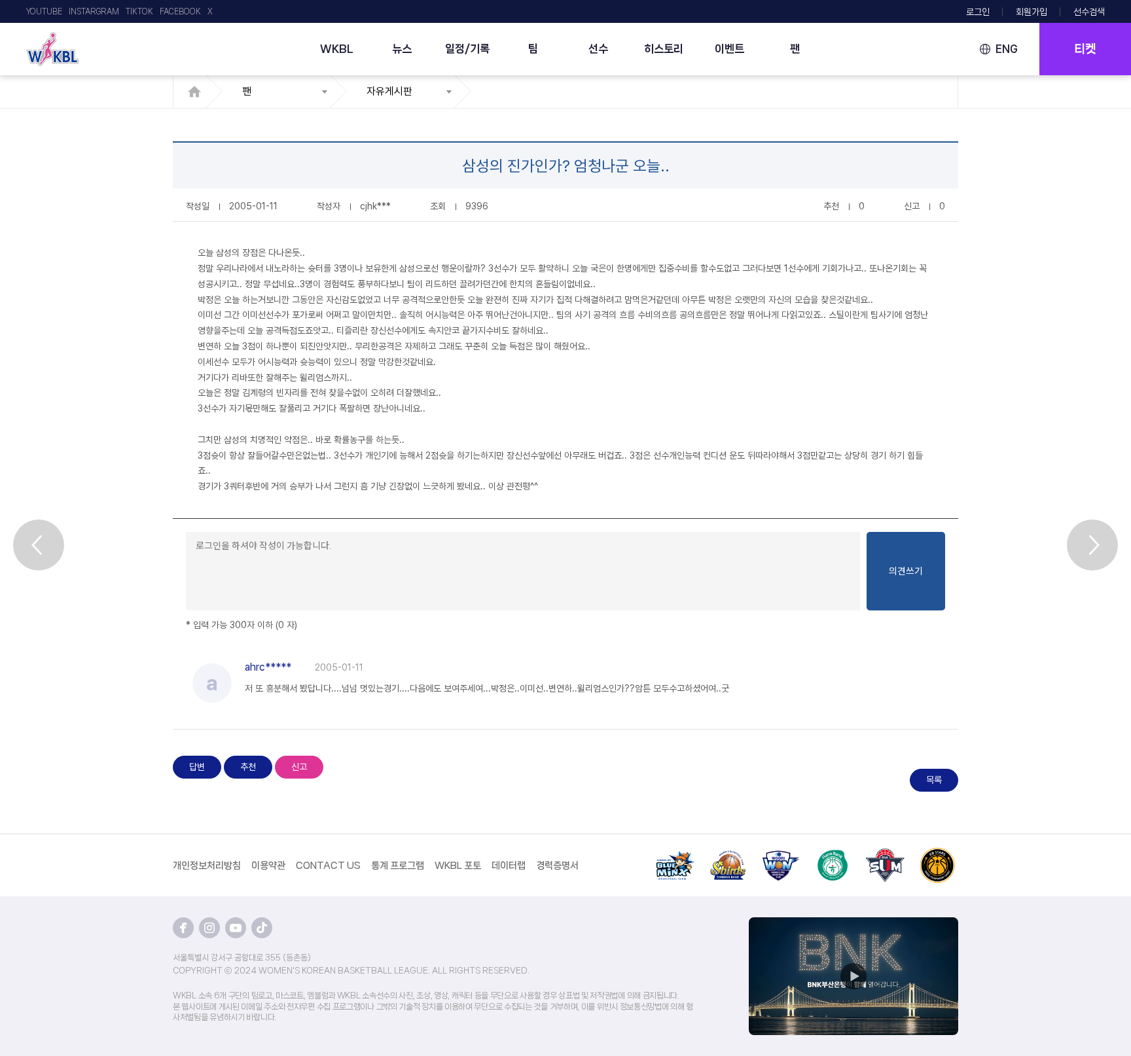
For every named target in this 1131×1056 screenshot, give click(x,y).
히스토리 (663, 48)
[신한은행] (728, 855)
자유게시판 (389, 91)
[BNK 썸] (885, 855)
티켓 (1085, 49)
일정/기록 (467, 48)
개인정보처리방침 (207, 865)
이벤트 (729, 48)
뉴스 (402, 48)
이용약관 (268, 865)
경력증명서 (557, 865)
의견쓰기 (906, 571)
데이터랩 (509, 865)
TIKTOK (139, 11)
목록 (934, 780)
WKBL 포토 (458, 865)
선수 (598, 48)
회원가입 (1031, 11)
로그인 (978, 11)
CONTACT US (328, 865)
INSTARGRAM (94, 11)
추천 (248, 767)
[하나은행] (832, 855)
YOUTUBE (44, 11)
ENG (1007, 48)
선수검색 (1089, 11)
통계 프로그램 (397, 865)
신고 (299, 767)
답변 (197, 767)
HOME (198, 91)
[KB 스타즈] (937, 855)
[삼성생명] (675, 855)
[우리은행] (780, 855)
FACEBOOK (180, 11)
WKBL (336, 48)
